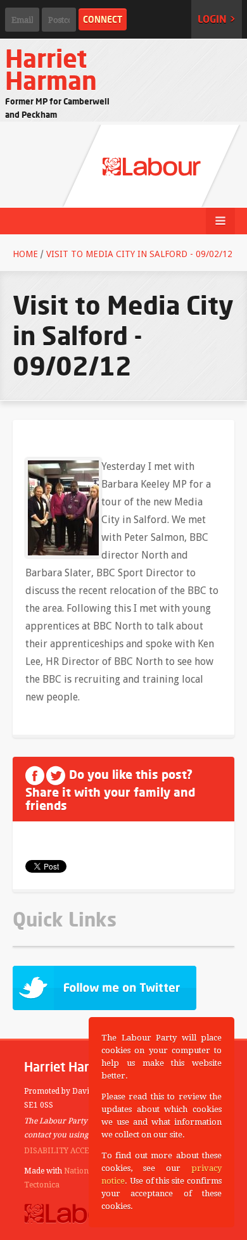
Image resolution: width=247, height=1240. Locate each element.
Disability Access (61, 1150)
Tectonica (42, 1184)
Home (25, 254)
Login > (217, 19)
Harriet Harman (51, 69)
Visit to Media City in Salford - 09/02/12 (139, 254)
